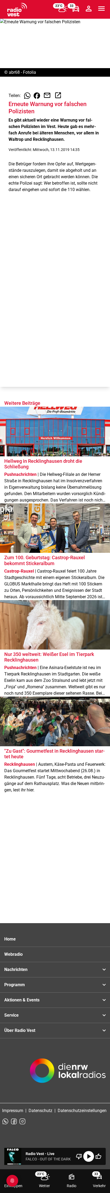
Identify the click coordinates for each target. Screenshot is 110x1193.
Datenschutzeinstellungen (82, 1110)
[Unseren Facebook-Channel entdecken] (14, 1121)
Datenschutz (40, 1110)
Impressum (12, 1110)
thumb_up (98, 1156)
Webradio (13, 954)
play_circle (88, 1156)
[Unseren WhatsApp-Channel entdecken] (5, 1121)
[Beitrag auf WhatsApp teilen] (27, 95)
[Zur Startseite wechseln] (17, 9)
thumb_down (79, 1156)
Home (10, 939)
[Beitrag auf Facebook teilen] (37, 95)
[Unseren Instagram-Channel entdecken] (22, 1121)
